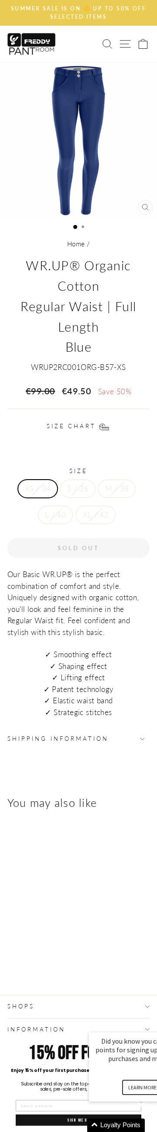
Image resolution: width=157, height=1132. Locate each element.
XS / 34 (38, 488)
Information (36, 1029)
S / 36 (77, 488)
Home (76, 244)
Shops (20, 1006)
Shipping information (58, 738)
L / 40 (55, 515)
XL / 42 (95, 515)
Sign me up (78, 1119)
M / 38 (117, 488)
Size (78, 470)
